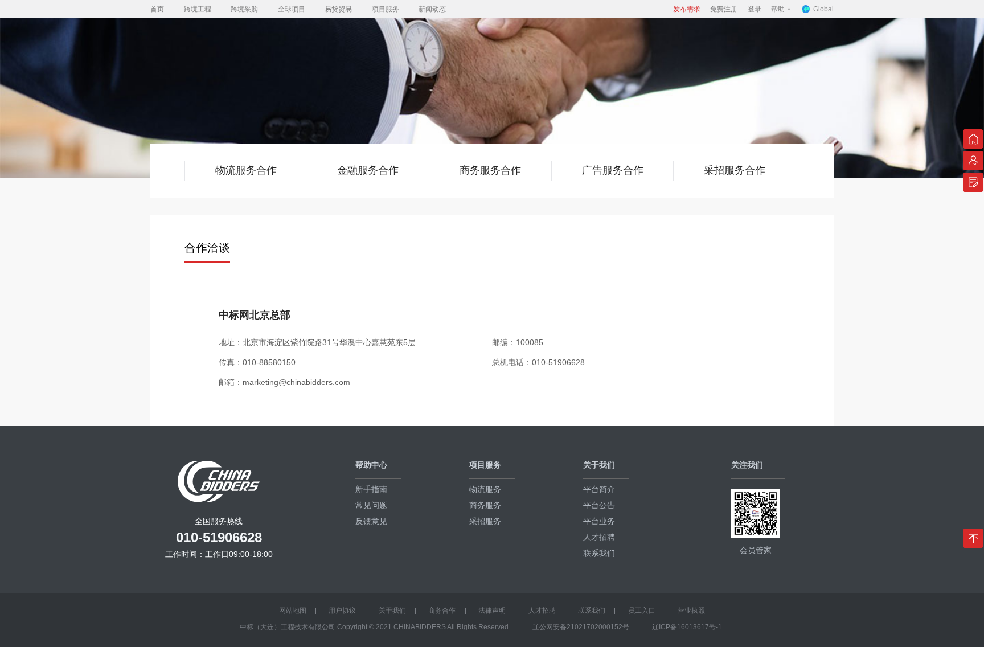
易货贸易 (338, 9)
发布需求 (686, 9)
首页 (157, 9)
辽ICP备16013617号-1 (687, 627)
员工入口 (641, 611)
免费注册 (723, 9)
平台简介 (599, 489)
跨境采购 (244, 9)
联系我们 (599, 553)
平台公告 (599, 505)
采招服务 (485, 521)
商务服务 (485, 505)
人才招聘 (599, 537)
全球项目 (291, 9)
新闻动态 (432, 9)
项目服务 (385, 9)
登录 (754, 9)
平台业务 (599, 521)
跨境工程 (197, 9)
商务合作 (442, 611)
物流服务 (485, 489)
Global (823, 9)
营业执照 (691, 611)
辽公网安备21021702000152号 (580, 627)
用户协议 (342, 611)
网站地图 (292, 611)
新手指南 (371, 489)
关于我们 (392, 611)
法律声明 (492, 611)
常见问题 (371, 505)
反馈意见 (371, 521)
